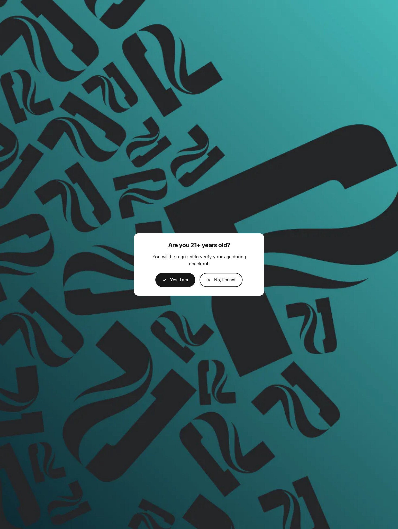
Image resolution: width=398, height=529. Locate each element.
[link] (221, 280)
